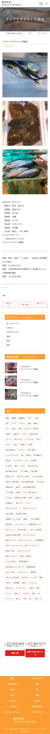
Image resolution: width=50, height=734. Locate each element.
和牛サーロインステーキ (14, 545)
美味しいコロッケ (11, 556)
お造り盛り (34, 471)
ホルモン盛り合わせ (29, 492)
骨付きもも (9, 588)
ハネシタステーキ (20, 524)
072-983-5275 (14, 265)
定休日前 (9, 524)
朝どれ (18, 599)
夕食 (24, 599)
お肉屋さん (9, 503)
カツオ (22, 466)
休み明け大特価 (21, 514)
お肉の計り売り (33, 466)
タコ (26, 460)
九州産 (30, 445)
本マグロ (28, 429)
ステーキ (9, 439)
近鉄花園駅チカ (24, 561)
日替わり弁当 (10, 551)
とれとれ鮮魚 (35, 519)
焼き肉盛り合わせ (11, 471)
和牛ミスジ (19, 503)
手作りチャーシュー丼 (29, 577)
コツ (7, 429)
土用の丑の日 (33, 434)
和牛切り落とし (23, 530)
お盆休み (38, 498)
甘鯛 (29, 423)
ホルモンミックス (23, 551)
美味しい (17, 593)
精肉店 (14, 418)
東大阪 (28, 455)
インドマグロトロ (11, 455)
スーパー (9, 593)
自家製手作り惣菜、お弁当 (23, 498)
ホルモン (22, 450)
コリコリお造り (11, 561)
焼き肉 (8, 460)
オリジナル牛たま (29, 535)
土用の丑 (16, 434)
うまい (8, 445)
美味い (18, 487)
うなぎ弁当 (40, 482)
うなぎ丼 (9, 498)
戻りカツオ (18, 439)
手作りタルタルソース (13, 508)
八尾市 (31, 588)
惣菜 (8, 345)
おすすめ (26, 593)
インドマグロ (29, 439)
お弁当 (8, 583)
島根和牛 (33, 572)
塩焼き (35, 423)
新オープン (38, 599)
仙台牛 (24, 583)
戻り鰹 (35, 429)
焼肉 (16, 466)
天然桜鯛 (16, 583)
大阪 (36, 418)
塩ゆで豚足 (9, 514)
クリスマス (32, 583)
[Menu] (46, 3)
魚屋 (7, 418)
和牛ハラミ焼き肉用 (12, 577)
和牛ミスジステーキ (31, 545)
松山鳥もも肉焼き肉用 (13, 535)
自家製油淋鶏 (30, 567)
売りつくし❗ (10, 530)
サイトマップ (37, 712)
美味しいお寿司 (25, 556)
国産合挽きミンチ (35, 524)
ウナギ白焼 (9, 492)
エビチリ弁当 (10, 572)
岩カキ (38, 439)
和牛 (7, 423)
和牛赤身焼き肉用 (29, 487)
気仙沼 (8, 434)
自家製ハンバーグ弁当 (13, 519)
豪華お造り (9, 487)
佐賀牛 (25, 519)
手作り (15, 445)
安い (30, 599)
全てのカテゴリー (13, 323)
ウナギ (14, 423)
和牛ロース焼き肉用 (12, 482)
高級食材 (22, 418)
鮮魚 (4, 295)
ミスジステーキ (22, 572)
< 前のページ (9, 304)
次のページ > (41, 304)
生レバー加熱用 (36, 530)
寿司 (20, 429)
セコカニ (22, 423)
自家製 (22, 445)
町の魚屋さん (37, 455)
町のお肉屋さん (11, 450)
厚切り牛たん (10, 476)
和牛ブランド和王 (23, 476)
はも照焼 (33, 460)
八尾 (21, 455)
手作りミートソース (29, 508)
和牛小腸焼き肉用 (27, 482)
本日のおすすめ (13, 332)
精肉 (8, 336)
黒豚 (40, 577)
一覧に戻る (25, 304)
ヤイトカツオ (17, 460)
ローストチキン (21, 588)
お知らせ (10, 328)
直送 (33, 593)
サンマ (28, 503)
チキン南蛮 (24, 471)
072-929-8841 (15, 276)
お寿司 (18, 492)
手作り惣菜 (31, 450)
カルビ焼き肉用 (37, 476)
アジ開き (9, 466)
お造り (14, 429)
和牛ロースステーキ (25, 540)
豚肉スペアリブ (11, 540)
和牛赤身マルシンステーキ (14, 567)
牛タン (30, 418)
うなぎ (24, 434)
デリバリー (9, 599)
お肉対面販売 (39, 540)
